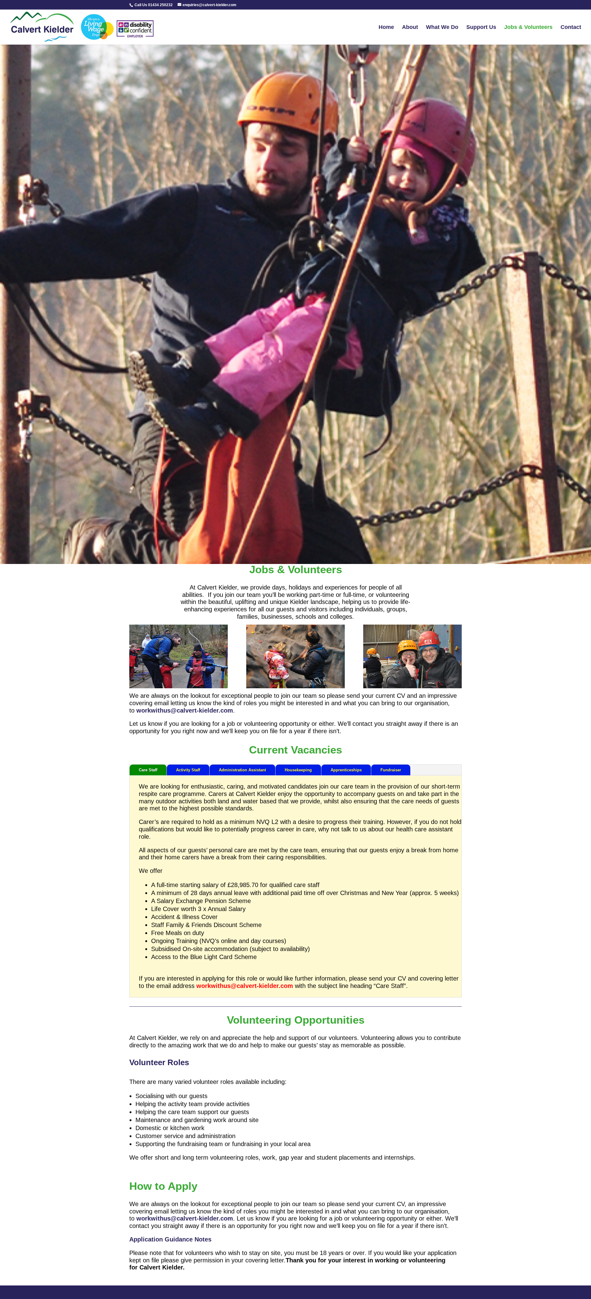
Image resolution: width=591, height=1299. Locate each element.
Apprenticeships (346, 770)
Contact (571, 27)
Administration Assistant (242, 770)
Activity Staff (188, 770)
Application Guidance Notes (170, 1239)
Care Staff (148, 770)
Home (386, 27)
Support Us (481, 27)
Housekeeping (298, 770)
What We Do (442, 27)
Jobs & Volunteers (528, 27)
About (410, 27)
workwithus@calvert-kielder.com (184, 710)
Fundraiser (390, 770)
